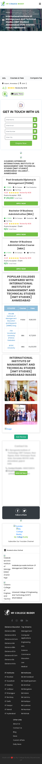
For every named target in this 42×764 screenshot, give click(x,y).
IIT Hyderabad (10, 713)
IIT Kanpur (8, 705)
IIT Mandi (8, 709)
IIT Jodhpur (9, 689)
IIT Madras (9, 685)
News (15, 736)
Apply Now (18, 94)
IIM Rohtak (25, 713)
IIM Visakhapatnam (28, 681)
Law (22, 662)
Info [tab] (4, 78)
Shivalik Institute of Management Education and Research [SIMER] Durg (11, 320)
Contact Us (17, 728)
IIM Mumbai (25, 709)
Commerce (25, 654)
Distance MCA (10, 635)
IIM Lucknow (25, 705)
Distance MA (10, 643)
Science (24, 650)
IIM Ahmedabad (27, 677)
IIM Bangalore (26, 689)
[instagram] (17, 620)
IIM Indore (25, 693)
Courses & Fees (17, 78)
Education (25, 658)
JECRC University (11, 346)
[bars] (40, 4)
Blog (14, 732)
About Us (16, 724)
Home (8, 12)
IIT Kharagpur (10, 693)
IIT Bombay (9, 697)
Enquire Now (21, 143)
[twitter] (24, 511)
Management (26, 631)
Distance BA (9, 659)
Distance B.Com (11, 655)
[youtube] (21, 620)
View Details (21, 473)
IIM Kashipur (25, 701)
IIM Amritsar (25, 685)
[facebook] (17, 511)
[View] (8, 429)
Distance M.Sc (10, 663)
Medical (24, 666)
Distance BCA (10, 651)
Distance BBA (10, 647)
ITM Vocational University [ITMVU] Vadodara (11, 335)
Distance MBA (10, 631)
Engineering (25, 642)
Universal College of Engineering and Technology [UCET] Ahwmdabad (24, 595)
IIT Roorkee (9, 677)
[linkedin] (27, 620)
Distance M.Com (11, 639)
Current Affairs (19, 740)
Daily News (17, 744)
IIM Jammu (25, 697)
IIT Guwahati (9, 681)
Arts (22, 646)
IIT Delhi (8, 701)
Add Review (21, 437)
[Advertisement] (21, 53)
